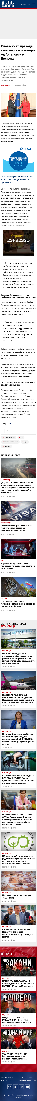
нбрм (25, 442)
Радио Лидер (8, 4)
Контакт (5, 1080)
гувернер (7, 446)
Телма (10, 423)
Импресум (6, 1077)
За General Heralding (26, 1080)
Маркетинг (27, 1077)
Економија (5, 85)
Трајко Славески (9, 437)
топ (21, 437)
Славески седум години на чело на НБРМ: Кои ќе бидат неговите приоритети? (17, 179)
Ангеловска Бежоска (11, 442)
